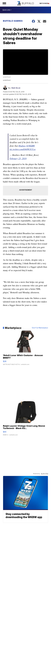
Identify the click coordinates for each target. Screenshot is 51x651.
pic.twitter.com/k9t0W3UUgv (23, 149)
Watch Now (43, 3)
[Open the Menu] (4, 3)
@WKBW (30, 145)
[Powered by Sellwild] (44, 474)
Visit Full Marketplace (40, 328)
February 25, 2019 (18, 158)
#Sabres (22, 145)
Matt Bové (15, 88)
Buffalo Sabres (13, 21)
